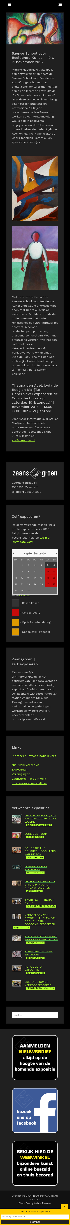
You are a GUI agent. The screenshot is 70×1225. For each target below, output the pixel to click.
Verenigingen (21, 774)
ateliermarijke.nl (23, 440)
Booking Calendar (24, 595)
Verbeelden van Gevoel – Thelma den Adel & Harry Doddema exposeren (35, 921)
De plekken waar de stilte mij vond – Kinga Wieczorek (40, 886)
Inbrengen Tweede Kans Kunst (34, 756)
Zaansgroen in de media (29, 778)
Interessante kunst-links (29, 783)
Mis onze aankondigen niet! (35, 1211)
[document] (35, 592)
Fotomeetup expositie (35, 969)
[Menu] (9, 4)
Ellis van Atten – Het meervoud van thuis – (41, 939)
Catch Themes (42, 1203)
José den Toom (36, 835)
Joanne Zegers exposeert (36, 869)
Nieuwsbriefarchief (25, 765)
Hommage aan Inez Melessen (38, 954)
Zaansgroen (39, 1195)
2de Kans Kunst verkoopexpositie (39, 984)
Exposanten (20, 769)
